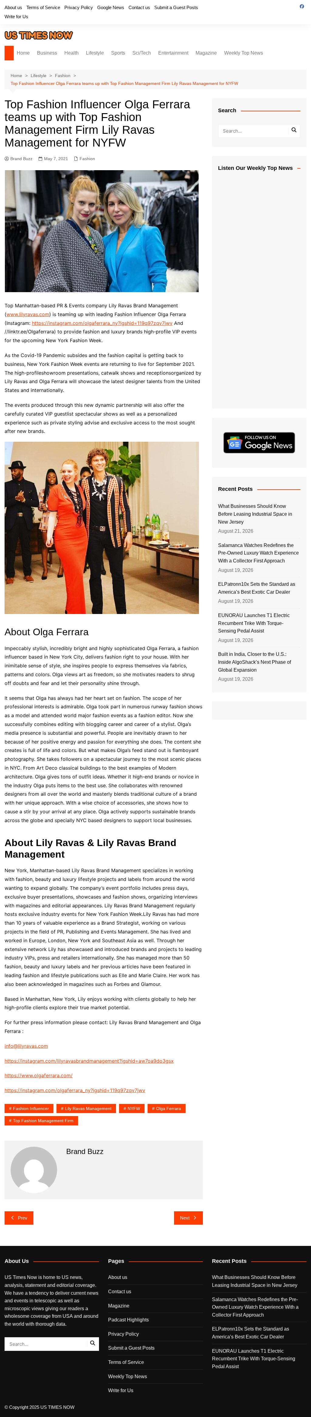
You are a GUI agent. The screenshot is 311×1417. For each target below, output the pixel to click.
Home (23, 53)
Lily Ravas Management (88, 1108)
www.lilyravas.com (27, 314)
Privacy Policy (78, 7)
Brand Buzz (21, 158)
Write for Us (16, 16)
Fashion (87, 158)
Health (71, 53)
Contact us (139, 7)
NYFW (134, 1108)
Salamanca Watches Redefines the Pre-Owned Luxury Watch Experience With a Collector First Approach (258, 553)
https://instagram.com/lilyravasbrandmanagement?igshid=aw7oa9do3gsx (89, 1061)
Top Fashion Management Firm (43, 1120)
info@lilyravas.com (26, 1046)
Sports (118, 53)
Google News (110, 7)
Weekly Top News (243, 53)
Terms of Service (43, 7)
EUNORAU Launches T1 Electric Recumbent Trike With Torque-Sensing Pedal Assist (254, 623)
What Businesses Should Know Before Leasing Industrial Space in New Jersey (255, 514)
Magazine (206, 53)
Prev (22, 1217)
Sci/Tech (141, 53)
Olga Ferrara (168, 1108)
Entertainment (173, 53)
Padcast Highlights (128, 1319)
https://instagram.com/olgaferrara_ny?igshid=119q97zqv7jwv (102, 323)
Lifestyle (95, 53)
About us (13, 7)
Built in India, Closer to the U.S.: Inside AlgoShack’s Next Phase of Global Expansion (254, 662)
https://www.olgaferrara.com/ (39, 1075)
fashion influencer (31, 1108)
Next (185, 1217)
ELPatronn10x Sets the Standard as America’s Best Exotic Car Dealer (256, 588)
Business (47, 53)
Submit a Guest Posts (176, 7)
